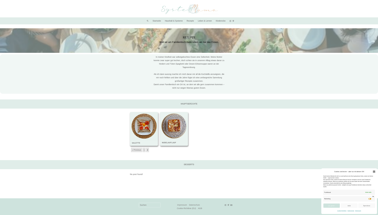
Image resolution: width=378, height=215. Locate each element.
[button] (374, 172)
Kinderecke (221, 21)
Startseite (157, 21)
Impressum (358, 210)
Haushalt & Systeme (174, 21)
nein (349, 205)
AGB (200, 208)
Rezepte (190, 21)
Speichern (366, 205)
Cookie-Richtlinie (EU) (186, 208)
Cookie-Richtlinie (341, 210)
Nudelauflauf (169, 143)
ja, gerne (331, 205)
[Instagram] (230, 21)
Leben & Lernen (205, 21)
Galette (136, 143)
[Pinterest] (233, 21)
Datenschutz (350, 210)
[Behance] (231, 205)
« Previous (136, 150)
